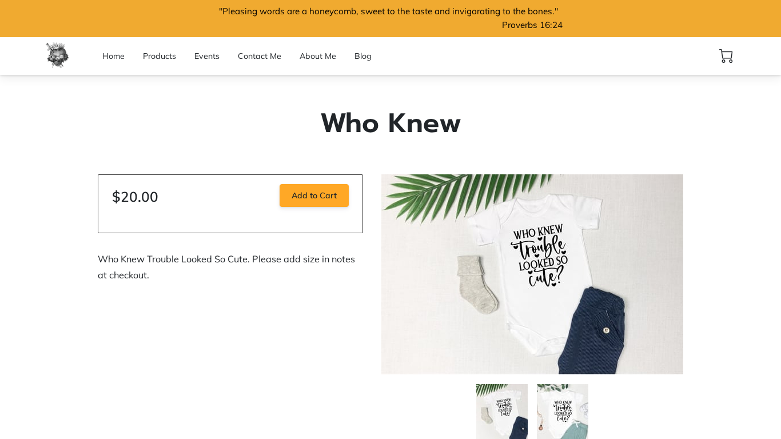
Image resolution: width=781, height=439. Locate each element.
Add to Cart (314, 195)
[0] (726, 56)
